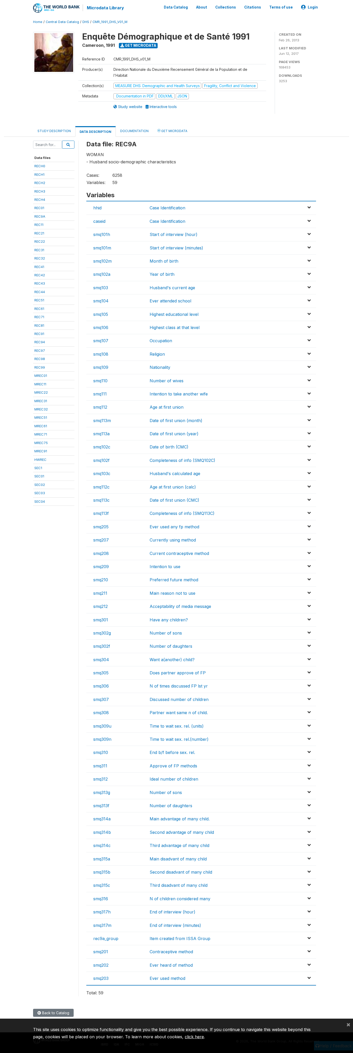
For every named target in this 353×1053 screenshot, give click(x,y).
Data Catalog (176, 7)
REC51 (39, 300)
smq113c (101, 500)
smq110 (100, 380)
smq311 (100, 765)
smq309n (102, 739)
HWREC (40, 459)
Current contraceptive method (179, 553)
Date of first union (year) (174, 433)
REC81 (39, 325)
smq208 (101, 553)
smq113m (102, 420)
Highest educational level (174, 314)
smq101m (102, 247)
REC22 (39, 241)
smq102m (102, 261)
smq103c (101, 473)
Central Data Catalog (62, 22)
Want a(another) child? (172, 659)
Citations (252, 7)
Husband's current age (172, 287)
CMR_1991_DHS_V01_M (110, 22)
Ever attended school (170, 300)
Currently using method (173, 540)
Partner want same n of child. (179, 712)
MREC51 (40, 417)
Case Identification (167, 207)
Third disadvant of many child (179, 885)
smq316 (100, 898)
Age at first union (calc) (173, 487)
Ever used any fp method (174, 526)
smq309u (102, 726)
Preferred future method (174, 579)
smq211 (100, 593)
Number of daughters (171, 646)
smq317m (102, 925)
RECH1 (39, 174)
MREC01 (40, 375)
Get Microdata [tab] (173, 131)
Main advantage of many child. (180, 818)
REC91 (39, 334)
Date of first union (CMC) (174, 500)
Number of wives (166, 380)
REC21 (39, 233)
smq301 (100, 619)
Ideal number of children (174, 779)
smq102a (101, 274)
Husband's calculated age (175, 473)
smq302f (101, 646)
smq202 (101, 965)
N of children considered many (180, 898)
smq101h (101, 234)
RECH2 (39, 183)
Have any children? (169, 619)
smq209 (101, 566)
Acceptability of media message (180, 606)
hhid (97, 207)
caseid (99, 221)
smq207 (101, 540)
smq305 (101, 672)
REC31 (39, 250)
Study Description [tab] (54, 131)
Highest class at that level (174, 327)
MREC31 (40, 401)
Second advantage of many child (182, 832)
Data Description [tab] (95, 132)
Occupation (161, 340)
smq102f (101, 460)
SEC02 (39, 485)
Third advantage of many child (179, 845)
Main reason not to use (172, 593)
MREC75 (41, 443)
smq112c (101, 487)
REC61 (39, 309)
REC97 (39, 350)
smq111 (100, 393)
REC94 (39, 342)
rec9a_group (105, 938)
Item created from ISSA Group (180, 938)
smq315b (101, 872)
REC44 (39, 292)
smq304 (101, 659)
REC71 (39, 317)
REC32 (39, 258)
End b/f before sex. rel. (172, 752)
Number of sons (166, 633)
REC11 (38, 225)
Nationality (160, 367)
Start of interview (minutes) (176, 247)
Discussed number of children (179, 699)
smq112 (100, 407)
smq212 (100, 606)
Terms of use (281, 7)
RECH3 (39, 191)
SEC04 (39, 501)
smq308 (101, 712)
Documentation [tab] (134, 131)
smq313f (101, 805)
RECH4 (39, 199)
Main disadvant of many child (178, 858)
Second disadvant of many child (181, 872)
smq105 (100, 314)
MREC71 (40, 434)
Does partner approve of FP (178, 672)
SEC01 (39, 476)
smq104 (101, 300)
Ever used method (167, 978)
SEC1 (38, 468)
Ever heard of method (171, 965)
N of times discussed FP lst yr (179, 686)
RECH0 (39, 166)
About (201, 7)
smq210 (100, 579)
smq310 (100, 752)
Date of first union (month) (176, 420)
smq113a (101, 433)
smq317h (102, 911)
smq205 (101, 526)
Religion (157, 354)
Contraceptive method (171, 951)
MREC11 (40, 384)
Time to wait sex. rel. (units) (177, 726)
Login (313, 7)
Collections (225, 7)
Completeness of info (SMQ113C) (182, 513)
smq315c (101, 885)
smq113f (101, 513)
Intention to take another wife (179, 393)
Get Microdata (140, 45)
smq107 (100, 340)
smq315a (101, 858)
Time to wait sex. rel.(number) (179, 739)
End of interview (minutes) (175, 925)
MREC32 (41, 409)
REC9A (39, 216)
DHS (85, 22)
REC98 (39, 359)
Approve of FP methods (173, 765)
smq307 (101, 699)
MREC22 (41, 392)
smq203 (101, 978)
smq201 (100, 951)
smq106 (100, 327)
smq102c (101, 446)
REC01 (39, 208)
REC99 (39, 367)
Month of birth (164, 261)
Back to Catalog (55, 1013)
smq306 (101, 686)
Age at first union (166, 407)
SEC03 (39, 493)
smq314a (102, 818)
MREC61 (40, 426)
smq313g (101, 792)
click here (194, 1036)
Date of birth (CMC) (169, 446)
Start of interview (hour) (173, 234)
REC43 (39, 283)
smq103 (100, 287)
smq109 (100, 367)
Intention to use (165, 566)
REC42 (39, 275)
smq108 (100, 354)
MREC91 (40, 451)
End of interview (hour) (172, 911)
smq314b (102, 832)
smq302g (102, 633)
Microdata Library (105, 7)
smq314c (102, 845)
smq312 (100, 779)
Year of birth (162, 274)
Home (37, 22)
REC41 (39, 267)
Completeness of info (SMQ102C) (182, 460)
